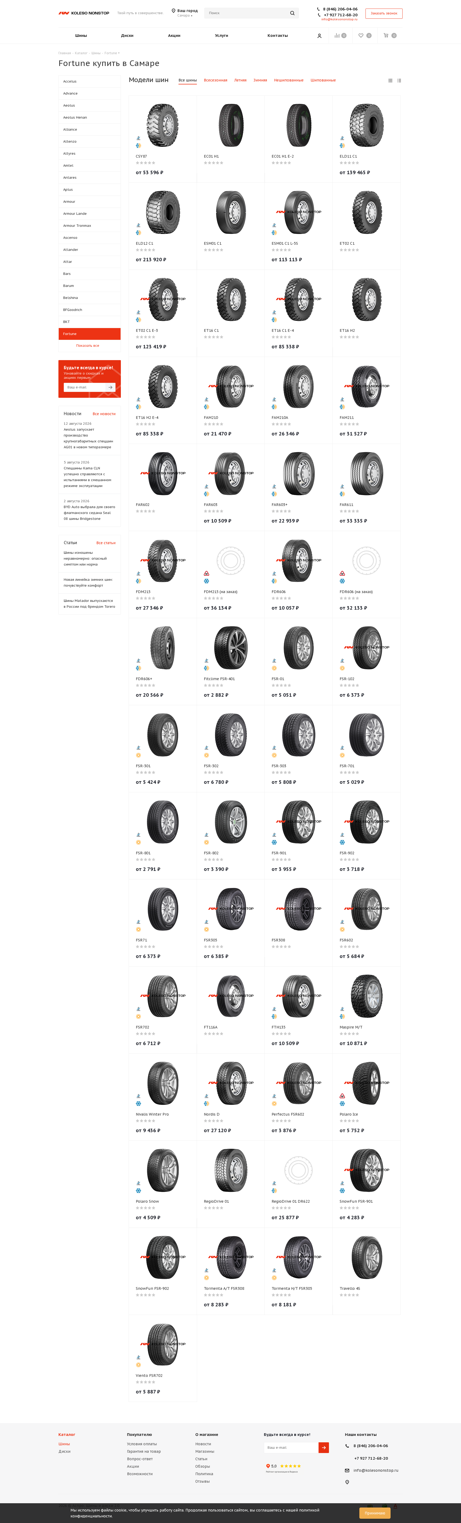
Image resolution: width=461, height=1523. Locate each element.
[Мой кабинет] (319, 35)
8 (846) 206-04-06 (340, 8)
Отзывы (202, 1481)
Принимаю (375, 1513)
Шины (64, 1444)
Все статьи (106, 542)
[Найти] (292, 13)
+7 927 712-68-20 (340, 14)
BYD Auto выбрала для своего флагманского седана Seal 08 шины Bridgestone (89, 513)
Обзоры (202, 1466)
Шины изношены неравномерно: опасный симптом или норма (85, 558)
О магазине (206, 1434)
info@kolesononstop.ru (339, 19)
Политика (204, 1473)
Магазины (204, 1451)
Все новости (104, 413)
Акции (133, 1466)
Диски (64, 1451)
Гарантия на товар (144, 1451)
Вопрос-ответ (140, 1458)
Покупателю (139, 1434)
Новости (203, 1444)
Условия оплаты (142, 1444)
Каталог (66, 1434)
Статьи (201, 1458)
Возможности (140, 1473)
